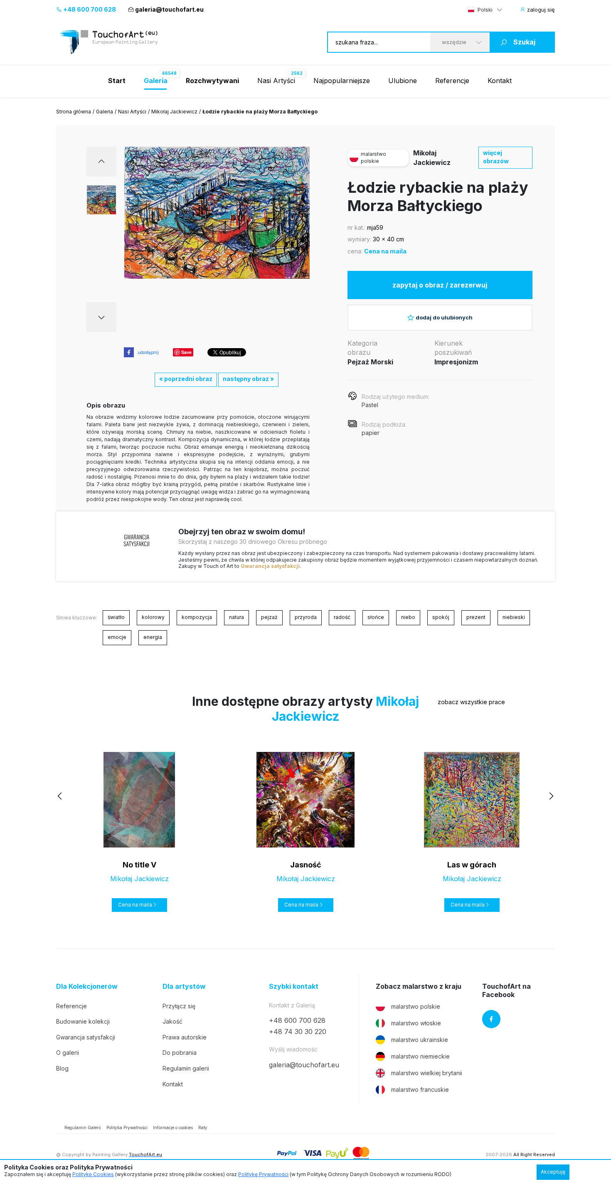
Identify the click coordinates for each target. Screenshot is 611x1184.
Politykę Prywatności (263, 1174)
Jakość (172, 1021)
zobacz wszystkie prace (471, 701)
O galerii (67, 1052)
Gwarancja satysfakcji (270, 566)
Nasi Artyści (276, 80)
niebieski (514, 617)
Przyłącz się (179, 1006)
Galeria (104, 111)
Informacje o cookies (173, 1127)
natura (236, 617)
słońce (375, 617)
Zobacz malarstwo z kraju (418, 986)
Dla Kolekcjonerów (87, 986)
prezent (475, 617)
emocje (117, 637)
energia (152, 637)
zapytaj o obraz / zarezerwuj (439, 285)
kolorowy (153, 617)
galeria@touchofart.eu (169, 9)
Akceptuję (553, 1172)
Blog (62, 1068)
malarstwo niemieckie (420, 1056)
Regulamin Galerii (82, 1127)
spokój (440, 617)
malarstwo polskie (415, 1006)
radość (342, 617)
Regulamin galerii (186, 1068)
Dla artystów (184, 986)
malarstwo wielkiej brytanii (426, 1072)
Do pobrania (180, 1052)
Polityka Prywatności (127, 1127)
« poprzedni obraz (185, 378)
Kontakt (500, 80)
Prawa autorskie (185, 1037)
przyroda (306, 617)
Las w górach (471, 864)
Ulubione (402, 80)
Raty (202, 1127)
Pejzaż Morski (370, 362)
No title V (139, 864)
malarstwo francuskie (420, 1089)
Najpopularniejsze (341, 80)
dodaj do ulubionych (444, 317)
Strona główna (73, 111)
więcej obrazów (496, 157)
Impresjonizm (456, 362)
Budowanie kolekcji (83, 1021)
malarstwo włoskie (416, 1023)
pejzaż (269, 617)
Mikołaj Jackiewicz (174, 111)
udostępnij (148, 352)
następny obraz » (248, 378)
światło (116, 617)
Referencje (452, 80)
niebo (408, 617)
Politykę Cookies (93, 1174)
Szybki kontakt (293, 986)
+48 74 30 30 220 (297, 1031)
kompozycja (197, 617)
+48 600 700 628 (89, 9)
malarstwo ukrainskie (419, 1039)
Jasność (305, 864)
